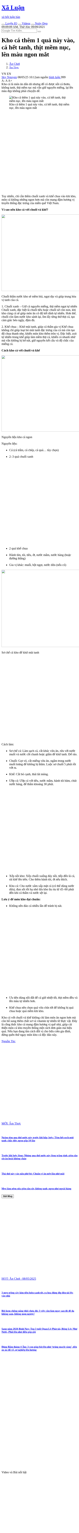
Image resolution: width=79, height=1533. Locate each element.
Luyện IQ (11, 23)
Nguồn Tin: (9, 1041)
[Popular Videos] (19, 24)
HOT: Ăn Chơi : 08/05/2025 (19, 1278)
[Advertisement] (39, 152)
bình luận (55, 77)
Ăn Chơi (14, 63)
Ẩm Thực (14, 67)
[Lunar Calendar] (32, 24)
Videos (25, 23)
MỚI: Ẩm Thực (11, 1123)
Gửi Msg (7, 1196)
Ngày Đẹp (41, 23)
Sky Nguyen (9, 77)
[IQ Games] (3, 24)
